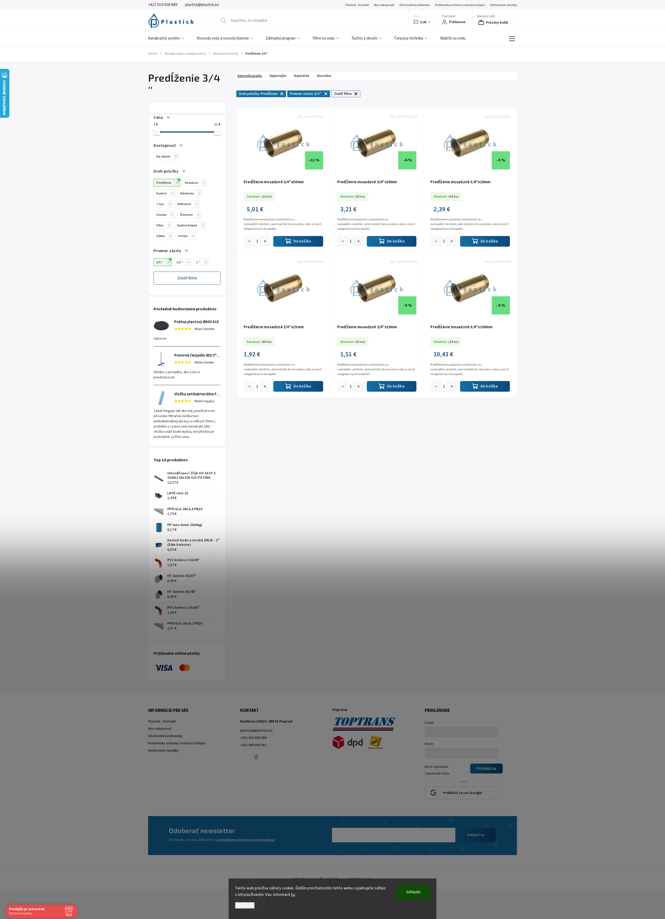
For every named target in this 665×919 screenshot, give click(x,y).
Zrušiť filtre (187, 278)
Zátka (163, 236)
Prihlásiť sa (475, 835)
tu (293, 894)
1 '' (201, 262)
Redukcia (194, 182)
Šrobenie (189, 214)
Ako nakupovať (384, 5)
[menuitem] (169, 38)
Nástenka (190, 193)
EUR (423, 22)
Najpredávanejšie (249, 75)
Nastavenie (244, 905)
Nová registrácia (436, 766)
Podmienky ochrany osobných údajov (460, 5)
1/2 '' (182, 262)
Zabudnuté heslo (437, 773)
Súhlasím (413, 892)
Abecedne (324, 75)
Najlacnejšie (278, 75)
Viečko (186, 236)
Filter (163, 225)
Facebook (256, 757)
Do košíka (265, 241)
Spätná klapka (190, 225)
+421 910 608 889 (253, 737)
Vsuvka (164, 214)
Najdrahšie (301, 75)
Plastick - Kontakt (357, 5)
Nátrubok (187, 204)
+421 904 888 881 (253, 745)
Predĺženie (167, 182)
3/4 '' (162, 262)
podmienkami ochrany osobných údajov (246, 839)
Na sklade (166, 156)
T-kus (163, 204)
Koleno (164, 193)
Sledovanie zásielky (503, 5)
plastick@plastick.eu (256, 730)
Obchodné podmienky (414, 5)
